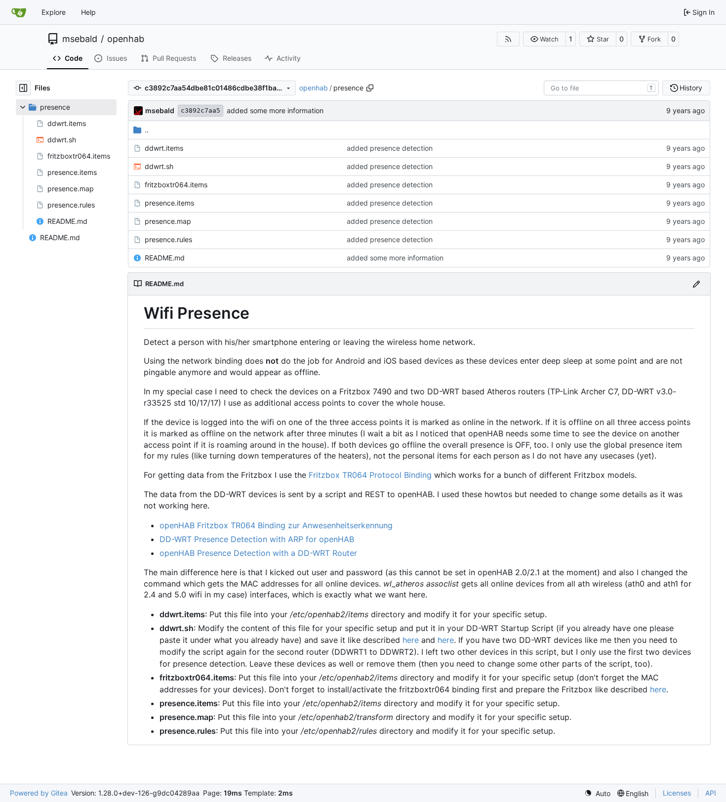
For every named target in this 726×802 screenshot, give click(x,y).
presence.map (168, 221)
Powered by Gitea (39, 793)
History (691, 88)
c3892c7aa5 (200, 110)
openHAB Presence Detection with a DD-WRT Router (258, 553)
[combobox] (601, 88)
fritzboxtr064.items (176, 184)
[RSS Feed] (508, 39)
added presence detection (390, 148)
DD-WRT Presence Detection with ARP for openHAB (257, 539)
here (411, 640)
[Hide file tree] (23, 88)
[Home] (19, 12)
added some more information (275, 110)
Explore (53, 12)
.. (147, 130)
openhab (125, 39)
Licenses (677, 793)
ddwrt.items (164, 148)
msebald (79, 39)
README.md (165, 257)
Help (88, 12)
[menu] (597, 793)
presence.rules (168, 239)
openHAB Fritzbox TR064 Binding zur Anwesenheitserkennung (276, 525)
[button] (544, 39)
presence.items (169, 203)
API (710, 793)
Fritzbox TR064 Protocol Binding (370, 475)
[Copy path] (369, 87)
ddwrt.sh (159, 166)
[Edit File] (696, 284)
